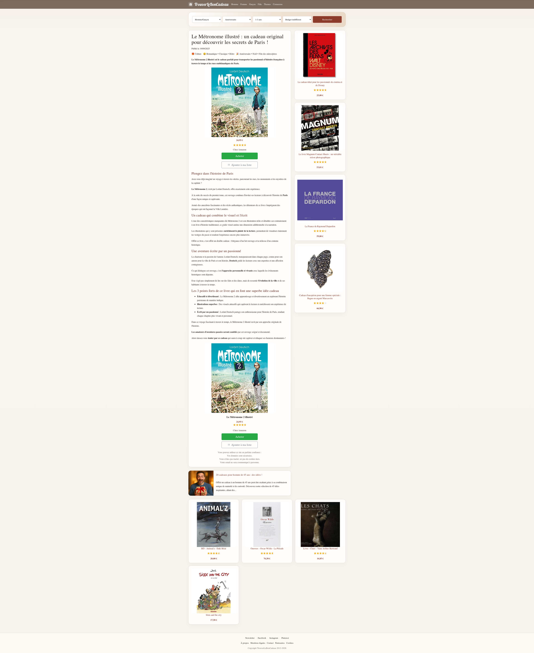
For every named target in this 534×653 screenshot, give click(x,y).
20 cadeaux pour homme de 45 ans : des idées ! (239, 474)
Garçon (252, 4)
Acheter (239, 156)
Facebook (262, 637)
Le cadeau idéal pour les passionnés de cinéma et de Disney (320, 83)
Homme (234, 4)
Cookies (289, 642)
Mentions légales (257, 642)
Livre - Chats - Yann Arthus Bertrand (320, 548)
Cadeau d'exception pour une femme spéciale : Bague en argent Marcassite (320, 297)
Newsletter (249, 637)
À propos (245, 642)
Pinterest (285, 637)
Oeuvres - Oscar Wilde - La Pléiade (267, 548)
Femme (243, 4)
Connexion (277, 4)
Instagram (274, 637)
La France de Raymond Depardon (320, 226)
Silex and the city (214, 614)
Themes (267, 4)
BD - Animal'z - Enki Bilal (213, 548)
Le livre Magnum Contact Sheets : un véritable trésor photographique (320, 155)
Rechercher (327, 19)
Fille (260, 4)
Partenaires (280, 642)
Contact (270, 642)
